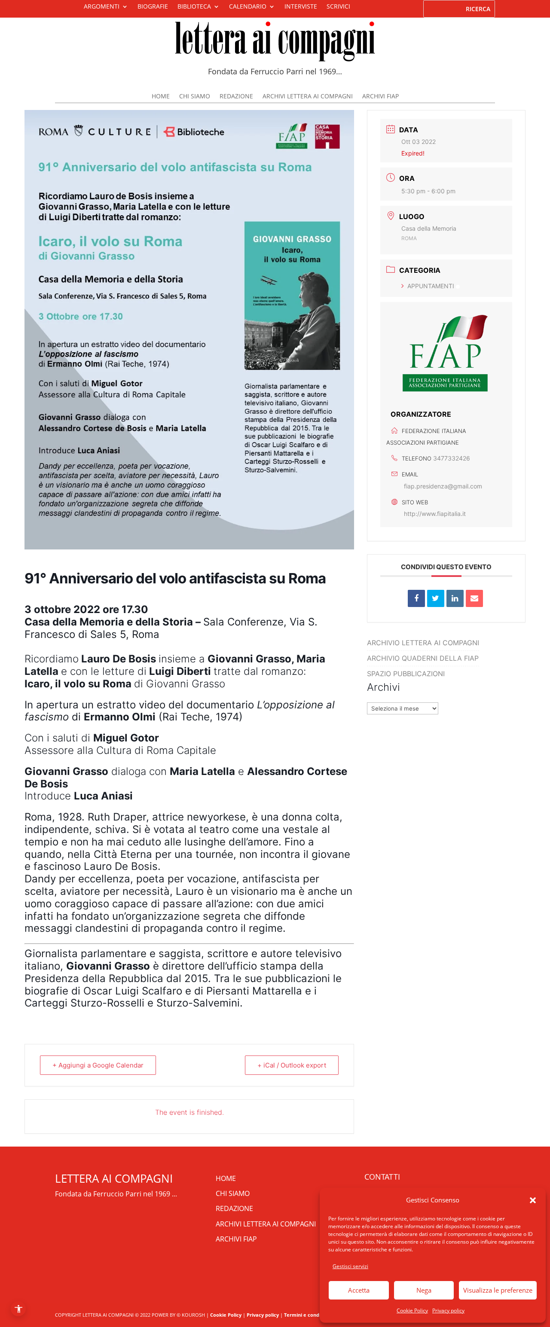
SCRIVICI (338, 6)
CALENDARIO (247, 6)
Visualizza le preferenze (497, 1290)
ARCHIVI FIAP (380, 96)
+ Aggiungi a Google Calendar (98, 1065)
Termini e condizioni (307, 1315)
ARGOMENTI (101, 6)
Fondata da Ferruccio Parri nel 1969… (275, 71)
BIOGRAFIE (153, 6)
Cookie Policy (412, 1310)
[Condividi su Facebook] (416, 598)
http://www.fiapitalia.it (435, 513)
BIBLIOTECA (194, 6)
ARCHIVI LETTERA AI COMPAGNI (308, 96)
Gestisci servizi (350, 1266)
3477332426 (451, 458)
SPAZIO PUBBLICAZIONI (406, 673)
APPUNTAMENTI (430, 286)
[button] (533, 1200)
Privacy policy (448, 1310)
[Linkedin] (455, 598)
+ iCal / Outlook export (291, 1065)
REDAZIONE (236, 96)
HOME (161, 96)
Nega (423, 1290)
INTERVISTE (300, 6)
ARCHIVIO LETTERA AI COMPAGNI (423, 642)
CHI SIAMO (194, 96)
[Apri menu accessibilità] (18, 1308)
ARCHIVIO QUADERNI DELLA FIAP (423, 658)
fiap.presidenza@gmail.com (443, 486)
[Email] (474, 598)
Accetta (359, 1290)
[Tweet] (435, 598)
